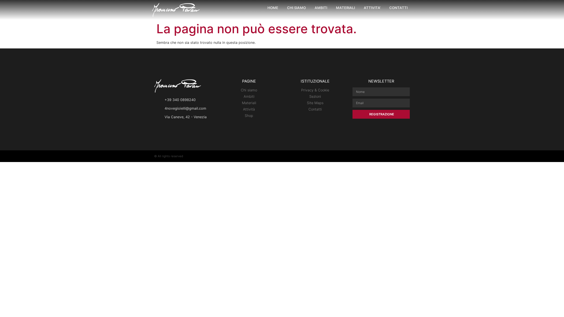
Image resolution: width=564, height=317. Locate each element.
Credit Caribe (401, 156)
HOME (272, 8)
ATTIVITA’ (372, 8)
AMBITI (321, 8)
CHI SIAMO (296, 8)
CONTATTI (398, 8)
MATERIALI (345, 8)
